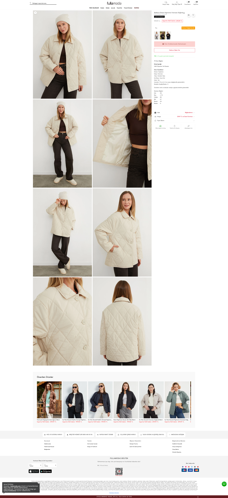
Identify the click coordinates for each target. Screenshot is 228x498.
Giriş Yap (174, 4)
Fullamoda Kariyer (49, 446)
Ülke (30, 464)
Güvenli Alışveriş (176, 452)
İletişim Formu (134, 443)
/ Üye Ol (179, 4)
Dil (45, 464)
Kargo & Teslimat (92, 446)
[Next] (188, 402)
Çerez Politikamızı (10, 490)
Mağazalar (47, 449)
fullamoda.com (15, 486)
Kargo (175, 116)
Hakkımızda (47, 443)
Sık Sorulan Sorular (92, 443)
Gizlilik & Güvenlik (177, 443)
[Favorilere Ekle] (193, 15)
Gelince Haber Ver (174, 50)
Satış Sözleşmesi (177, 446)
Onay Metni (175, 449)
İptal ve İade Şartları (135, 446)
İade (171, 112)
